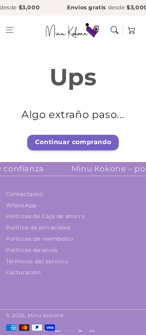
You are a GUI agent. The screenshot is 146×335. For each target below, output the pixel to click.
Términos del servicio (37, 261)
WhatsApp (21, 205)
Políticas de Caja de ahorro (45, 216)
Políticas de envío (32, 250)
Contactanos (24, 193)
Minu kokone (46, 315)
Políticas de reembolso (39, 238)
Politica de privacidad (38, 227)
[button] (9, 30)
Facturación (23, 272)
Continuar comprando (73, 142)
